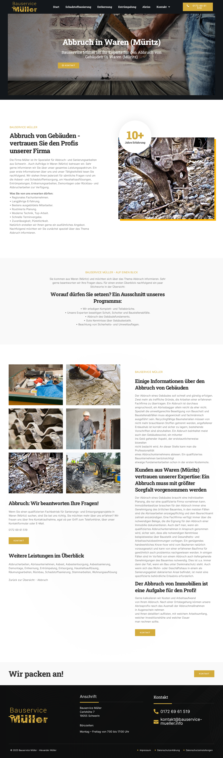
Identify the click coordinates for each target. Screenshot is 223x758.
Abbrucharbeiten (19, 564)
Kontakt (162, 6)
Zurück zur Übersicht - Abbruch (28, 580)
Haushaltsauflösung (86, 568)
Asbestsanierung (100, 564)
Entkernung (104, 6)
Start (56, 6)
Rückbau (38, 572)
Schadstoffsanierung (78, 6)
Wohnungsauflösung (104, 572)
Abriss (146, 6)
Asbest (60, 564)
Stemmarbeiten (81, 572)
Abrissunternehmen (42, 564)
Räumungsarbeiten (20, 572)
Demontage (16, 568)
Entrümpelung (127, 6)
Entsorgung (66, 568)
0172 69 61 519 (18, 529)
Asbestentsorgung (77, 564)
